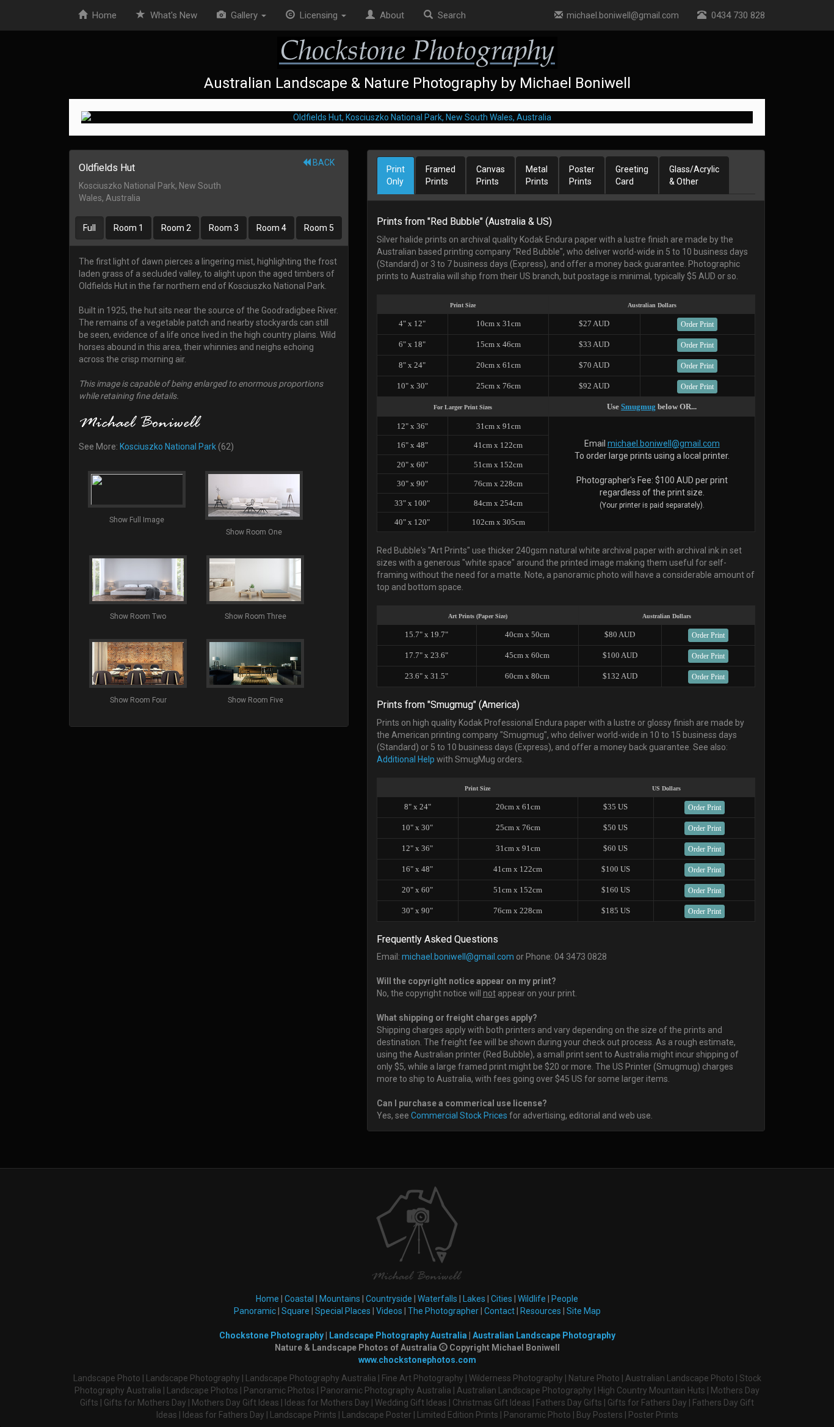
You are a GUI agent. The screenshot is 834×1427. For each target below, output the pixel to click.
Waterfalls (437, 1299)
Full (89, 228)
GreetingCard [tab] (631, 175)
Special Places (343, 1311)
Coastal (299, 1299)
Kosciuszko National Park (168, 446)
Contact (499, 1311)
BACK (323, 162)
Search (449, 15)
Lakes (474, 1299)
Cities (501, 1299)
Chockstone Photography (271, 1335)
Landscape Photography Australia (398, 1335)
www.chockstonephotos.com (417, 1360)
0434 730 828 (735, 15)
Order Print (697, 324)
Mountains (339, 1299)
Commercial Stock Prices (459, 1115)
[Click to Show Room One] (417, 117)
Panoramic (255, 1311)
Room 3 (224, 228)
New (173, 15)
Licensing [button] (317, 15)
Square (295, 1311)
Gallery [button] (243, 15)
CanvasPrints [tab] (490, 175)
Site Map (584, 1311)
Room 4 (271, 228)
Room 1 (128, 228)
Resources (540, 1311)
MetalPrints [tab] (537, 175)
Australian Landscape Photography (544, 1335)
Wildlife (532, 1299)
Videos (389, 1311)
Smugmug (638, 406)
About (389, 15)
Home (102, 15)
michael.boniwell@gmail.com (621, 15)
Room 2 (176, 228)
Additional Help (406, 759)
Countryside (389, 1299)
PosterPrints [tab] (582, 175)
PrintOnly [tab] (395, 175)
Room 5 (319, 228)
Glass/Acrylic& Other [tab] (694, 175)
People (564, 1299)
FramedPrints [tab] (440, 175)
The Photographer (443, 1311)
